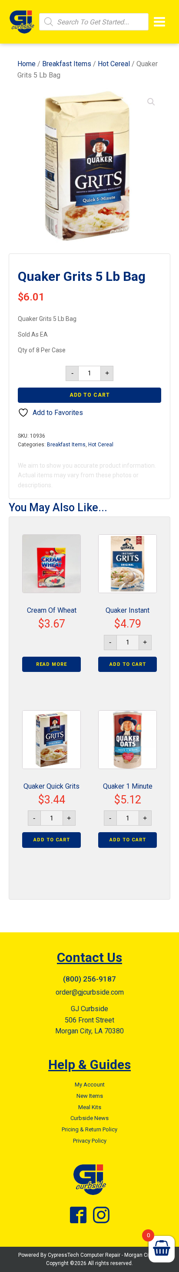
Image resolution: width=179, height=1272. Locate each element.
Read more (51, 664)
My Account (90, 1084)
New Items (89, 1096)
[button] (151, 102)
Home (26, 64)
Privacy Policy (89, 1140)
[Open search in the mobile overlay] (94, 21)
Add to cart (90, 395)
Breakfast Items (66, 64)
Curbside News (89, 1118)
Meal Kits (89, 1107)
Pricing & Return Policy (89, 1129)
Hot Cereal (114, 64)
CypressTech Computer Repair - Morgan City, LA (104, 1255)
